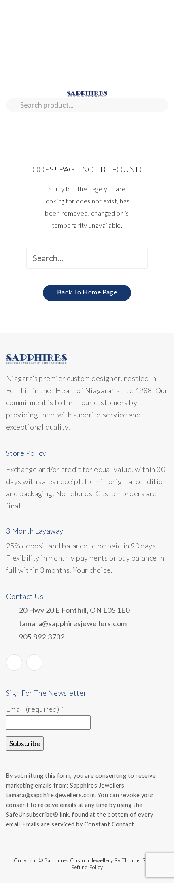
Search (13, 105)
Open (12, 121)
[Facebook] (14, 662)
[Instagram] (34, 662)
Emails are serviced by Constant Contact (78, 824)
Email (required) (35, 709)
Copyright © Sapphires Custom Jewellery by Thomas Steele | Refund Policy (87, 863)
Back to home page (87, 292)
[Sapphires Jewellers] (87, 93)
